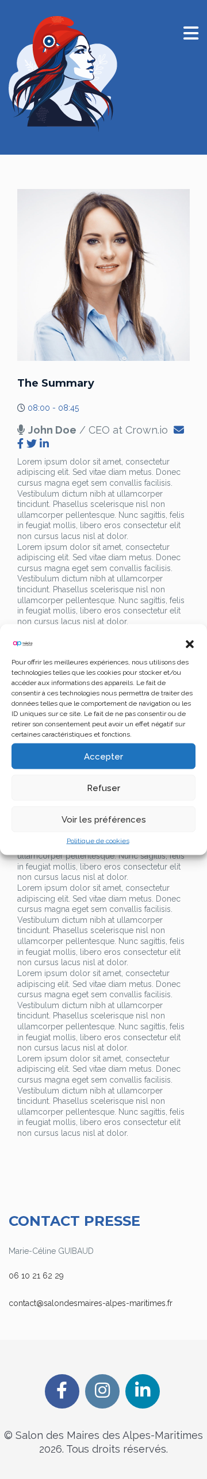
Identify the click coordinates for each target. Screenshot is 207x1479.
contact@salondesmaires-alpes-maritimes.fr (90, 1303)
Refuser (103, 787)
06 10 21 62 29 (36, 1275)
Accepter (103, 756)
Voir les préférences (104, 819)
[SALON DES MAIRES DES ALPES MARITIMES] (63, 74)
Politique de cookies (98, 841)
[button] (189, 644)
